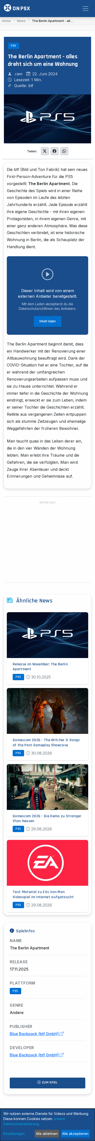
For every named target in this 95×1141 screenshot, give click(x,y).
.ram (18, 73)
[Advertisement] (47, 542)
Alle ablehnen (47, 1133)
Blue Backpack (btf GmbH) (35, 1033)
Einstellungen (14, 1133)
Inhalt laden (47, 321)
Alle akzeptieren (75, 1133)
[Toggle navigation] (85, 8)
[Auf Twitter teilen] (45, 151)
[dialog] (47, 1125)
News (21, 21)
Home (6, 21)
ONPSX (20, 8)
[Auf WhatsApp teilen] (64, 151)
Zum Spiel (49, 1082)
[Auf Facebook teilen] (54, 151)
